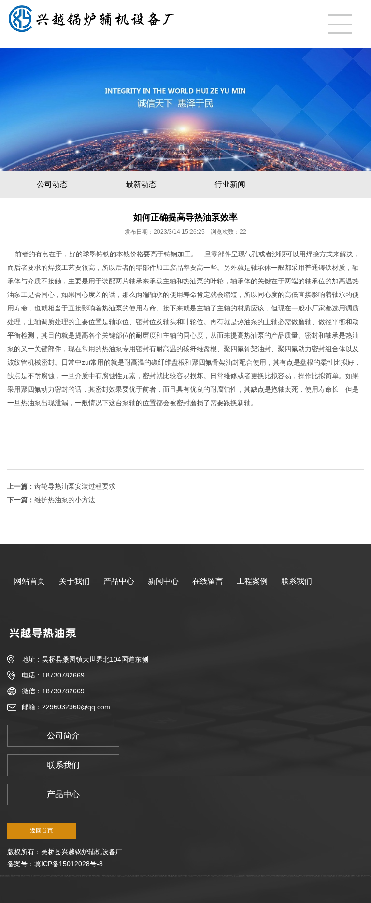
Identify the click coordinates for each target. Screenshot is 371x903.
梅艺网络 (76, 875)
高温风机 (46, 875)
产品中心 (118, 581)
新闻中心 (163, 581)
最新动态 (141, 184)
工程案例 (252, 581)
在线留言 (207, 581)
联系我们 (296, 581)
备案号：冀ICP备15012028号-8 (55, 864)
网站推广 (96, 875)
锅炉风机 (25, 875)
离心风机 (152, 875)
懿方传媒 (117, 875)
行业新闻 (229, 184)
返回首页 (41, 830)
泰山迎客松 (239, 875)
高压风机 (162, 875)
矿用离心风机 (343, 875)
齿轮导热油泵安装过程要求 (74, 486)
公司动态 (52, 184)
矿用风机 (36, 875)
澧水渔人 (127, 875)
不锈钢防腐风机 (279, 875)
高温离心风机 (295, 875)
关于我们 (74, 581)
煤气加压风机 (225, 875)
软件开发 (86, 875)
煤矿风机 (355, 875)
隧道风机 (172, 875)
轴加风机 (366, 875)
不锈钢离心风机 (311, 875)
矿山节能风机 (328, 875)
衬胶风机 (266, 875)
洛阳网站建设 (253, 875)
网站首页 (29, 581)
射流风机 (66, 875)
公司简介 (63, 735)
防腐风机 (56, 875)
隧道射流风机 (139, 875)
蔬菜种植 (15, 875)
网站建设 (107, 875)
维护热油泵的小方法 (64, 500)
